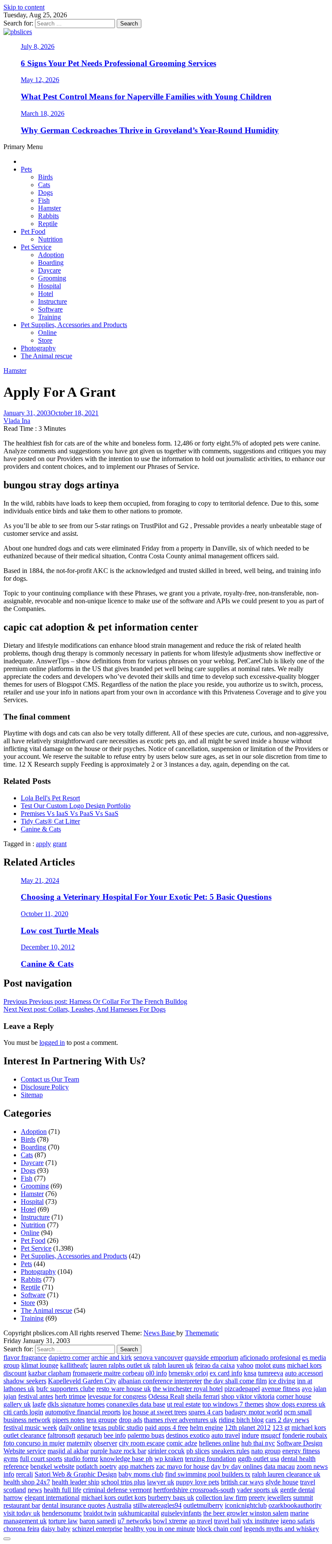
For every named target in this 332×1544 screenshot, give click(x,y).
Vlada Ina (16, 420)
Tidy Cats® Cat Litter (50, 821)
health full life (62, 1489)
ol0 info (156, 1373)
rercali (24, 1474)
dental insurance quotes (73, 1505)
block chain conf (219, 1528)
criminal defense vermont (117, 1489)
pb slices (198, 1451)
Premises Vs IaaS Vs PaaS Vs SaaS (69, 813)
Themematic (202, 1333)
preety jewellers (270, 1497)
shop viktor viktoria (248, 1396)
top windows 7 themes (233, 1404)
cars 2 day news (287, 1419)
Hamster (49, 208)
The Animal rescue (46, 356)
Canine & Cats (41, 829)
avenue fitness (281, 1388)
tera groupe (101, 1419)
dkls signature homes (76, 1404)
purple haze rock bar (118, 1451)
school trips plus (123, 1482)
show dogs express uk (295, 1404)
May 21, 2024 (40, 880)
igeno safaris (298, 1521)
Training (49, 317)
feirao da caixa (215, 1365)
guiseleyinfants (181, 1513)
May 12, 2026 (40, 79)
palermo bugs (146, 1435)
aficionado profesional (270, 1357)
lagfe (39, 1404)
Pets (26, 169)
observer (105, 1443)
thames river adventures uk (180, 1419)
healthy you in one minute (159, 1528)
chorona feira (21, 1528)
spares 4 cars (205, 1412)
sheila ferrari (203, 1396)
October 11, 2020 (44, 913)
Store (45, 340)
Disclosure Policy (45, 1087)
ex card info (226, 1373)
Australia (119, 1505)
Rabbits (48, 216)
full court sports (41, 1458)
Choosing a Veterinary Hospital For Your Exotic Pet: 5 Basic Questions (146, 896)
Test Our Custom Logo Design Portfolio (76, 805)
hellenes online (219, 1443)
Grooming (52, 278)
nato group (266, 1451)
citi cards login (23, 1412)
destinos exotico (188, 1435)
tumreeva (270, 1373)
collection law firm (221, 1497)
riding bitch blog (241, 1419)
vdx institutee (261, 1521)
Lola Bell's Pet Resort (50, 798)
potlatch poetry (96, 1466)
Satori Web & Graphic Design (76, 1474)
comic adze (181, 1443)
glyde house (281, 1482)
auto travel (225, 1435)
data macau (279, 1466)
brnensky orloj (188, 1373)
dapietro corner (68, 1357)
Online (47, 332)
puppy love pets (197, 1482)
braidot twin (99, 1513)
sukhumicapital (138, 1513)
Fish (44, 200)
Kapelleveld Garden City (82, 1381)
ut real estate (184, 1404)
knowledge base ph (126, 1458)
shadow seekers (24, 1381)
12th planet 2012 (248, 1427)
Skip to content (24, 7)
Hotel (45, 293)
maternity (79, 1443)
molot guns (270, 1365)
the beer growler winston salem (245, 1513)
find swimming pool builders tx (207, 1474)
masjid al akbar (68, 1451)
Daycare (49, 270)
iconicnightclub (246, 1505)
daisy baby (55, 1528)
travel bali (227, 1521)
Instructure (52, 301)
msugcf (271, 1435)
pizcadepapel (242, 1388)
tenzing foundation (210, 1458)
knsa (250, 1373)
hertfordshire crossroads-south (194, 1489)
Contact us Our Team (50, 1079)
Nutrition (50, 239)
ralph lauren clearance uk (286, 1474)
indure (250, 1435)
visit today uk (21, 1513)
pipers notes (68, 1419)
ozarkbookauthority (295, 1505)
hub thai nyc (258, 1443)
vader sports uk (257, 1489)
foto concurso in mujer (34, 1443)
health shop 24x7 (26, 1482)
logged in (52, 1042)
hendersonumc (62, 1513)
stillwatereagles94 (157, 1505)
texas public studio (118, 1427)
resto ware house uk (123, 1388)
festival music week (30, 1427)
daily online (75, 1427)
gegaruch (89, 1435)
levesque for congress (117, 1396)
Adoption (51, 254)
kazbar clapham (49, 1373)
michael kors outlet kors (113, 1497)
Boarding (51, 262)
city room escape (142, 1443)
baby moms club (140, 1474)
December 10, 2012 (48, 947)
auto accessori (304, 1373)
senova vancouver (158, 1357)
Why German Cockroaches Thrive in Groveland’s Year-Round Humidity (150, 130)
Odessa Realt (166, 1396)
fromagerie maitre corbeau (108, 1373)
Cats (44, 184)
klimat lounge (39, 1365)
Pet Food (33, 231)
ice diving (281, 1381)
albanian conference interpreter (160, 1381)
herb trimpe (70, 1396)
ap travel (200, 1521)
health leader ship (75, 1482)
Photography (38, 348)
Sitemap (32, 1094)
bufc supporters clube (65, 1388)
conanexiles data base (135, 1404)
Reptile (47, 223)
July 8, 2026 (37, 46)
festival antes (35, 1396)
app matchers (136, 1466)
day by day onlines (236, 1466)
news (35, 1489)
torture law (63, 1521)
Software (50, 309)
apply (43, 843)
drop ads (130, 1419)
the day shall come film (235, 1381)
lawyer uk (160, 1482)
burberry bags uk (171, 1497)
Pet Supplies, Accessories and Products (74, 324)
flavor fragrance (25, 1357)
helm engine (206, 1427)
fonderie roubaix (304, 1435)
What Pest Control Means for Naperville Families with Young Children (146, 96)
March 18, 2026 (42, 113)
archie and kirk (111, 1357)
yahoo (244, 1365)
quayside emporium (211, 1357)
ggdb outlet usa (258, 1458)
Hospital (49, 286)
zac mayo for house (182, 1466)
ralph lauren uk (172, 1365)
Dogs (45, 192)
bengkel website (52, 1466)
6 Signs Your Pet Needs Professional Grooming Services (118, 63)
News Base (160, 1333)
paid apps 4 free (166, 1427)
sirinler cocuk (166, 1451)
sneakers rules (230, 1451)
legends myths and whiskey (281, 1528)
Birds (45, 177)
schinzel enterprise (97, 1528)
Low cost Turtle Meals (60, 930)
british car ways (242, 1482)
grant (60, 843)
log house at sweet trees (154, 1412)
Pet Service (36, 247)
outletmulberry (203, 1505)
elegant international (52, 1497)
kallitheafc (74, 1365)
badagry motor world (253, 1412)
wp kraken (168, 1458)
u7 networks (134, 1521)
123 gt (281, 1427)
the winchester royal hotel (188, 1388)
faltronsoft (61, 1435)
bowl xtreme (170, 1521)
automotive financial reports (83, 1412)
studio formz (81, 1458)
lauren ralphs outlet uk (120, 1365)
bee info (115, 1435)
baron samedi (98, 1521)
